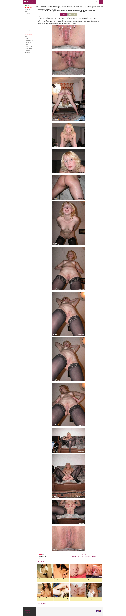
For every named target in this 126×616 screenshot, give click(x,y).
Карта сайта (27, 610)
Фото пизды (28, 52)
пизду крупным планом (70, 17)
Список (63, 14)
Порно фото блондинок (80, 558)
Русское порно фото (89, 554)
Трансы (26, 36)
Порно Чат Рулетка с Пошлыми (30, 607)
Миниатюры (72, 14)
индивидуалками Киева (50, 6)
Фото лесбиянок (29, 31)
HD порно (27, 5)
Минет (26, 38)
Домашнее (27, 9)
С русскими (27, 13)
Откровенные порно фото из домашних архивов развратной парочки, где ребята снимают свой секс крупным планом (61, 599)
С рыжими (27, 50)
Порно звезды (28, 17)
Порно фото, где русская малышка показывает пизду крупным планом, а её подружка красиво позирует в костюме (78, 599)
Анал (26, 21)
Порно (26, 32)
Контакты (27, 613)
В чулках (27, 23)
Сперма (26, 44)
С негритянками (29, 40)
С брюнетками (28, 48)
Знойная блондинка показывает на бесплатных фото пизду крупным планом (94, 579)
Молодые (27, 15)
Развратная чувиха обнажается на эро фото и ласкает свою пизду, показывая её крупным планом (61, 580)
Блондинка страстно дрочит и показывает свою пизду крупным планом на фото (77, 579)
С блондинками (28, 46)
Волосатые (27, 19)
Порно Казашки (28, 7)
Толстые (27, 27)
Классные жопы (28, 25)
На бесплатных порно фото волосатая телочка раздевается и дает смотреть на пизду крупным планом (45, 580)
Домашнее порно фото (79, 554)
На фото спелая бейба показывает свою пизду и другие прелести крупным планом (45, 598)
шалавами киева (69, 7)
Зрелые (26, 11)
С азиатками (28, 42)
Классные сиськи (29, 29)
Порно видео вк (28, 34)
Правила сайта (28, 612)
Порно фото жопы (80, 556)
